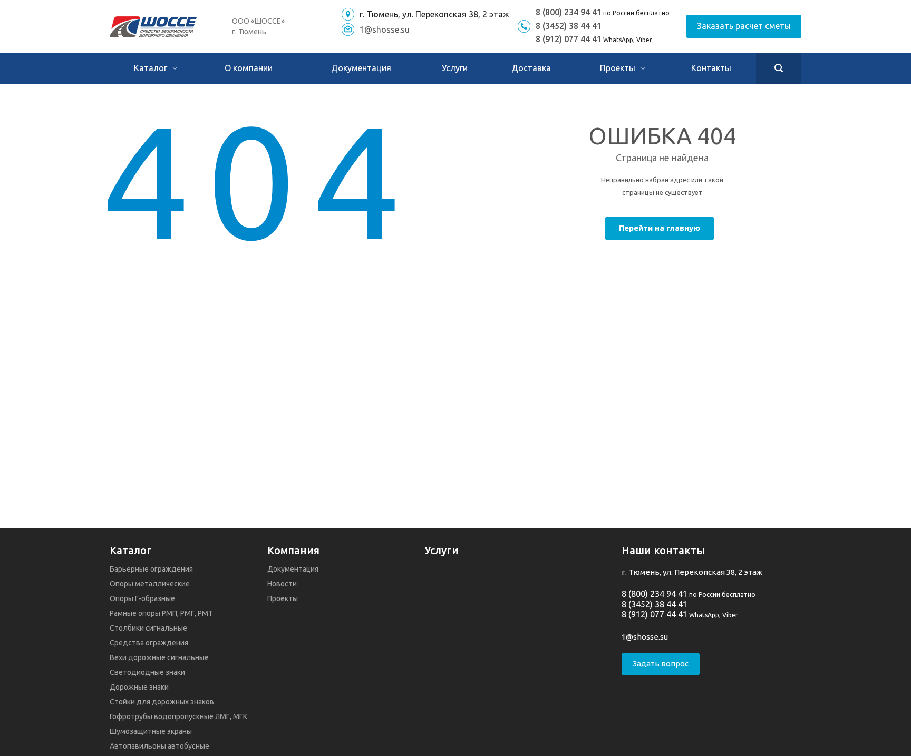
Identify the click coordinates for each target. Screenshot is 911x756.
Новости (282, 584)
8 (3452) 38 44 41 (569, 26)
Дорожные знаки (139, 687)
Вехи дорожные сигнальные (159, 657)
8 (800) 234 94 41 (569, 12)
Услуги (455, 68)
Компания (293, 550)
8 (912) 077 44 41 (569, 39)
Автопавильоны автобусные (159, 746)
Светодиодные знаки (147, 672)
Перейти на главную (659, 227)
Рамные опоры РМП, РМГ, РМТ (161, 613)
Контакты (711, 68)
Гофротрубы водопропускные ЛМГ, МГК (178, 716)
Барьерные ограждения (151, 569)
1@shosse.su (385, 29)
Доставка (531, 68)
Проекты (618, 68)
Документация (361, 68)
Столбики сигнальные (148, 628)
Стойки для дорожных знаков (162, 702)
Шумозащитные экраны (151, 731)
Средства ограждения (149, 643)
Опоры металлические (150, 584)
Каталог (151, 68)
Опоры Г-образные (142, 598)
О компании (249, 68)
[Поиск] (778, 68)
